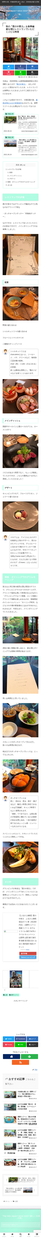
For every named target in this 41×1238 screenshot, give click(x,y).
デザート (12, 179)
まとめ (10, 185)
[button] (37, 597)
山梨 (5, 995)
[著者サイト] (11, 1056)
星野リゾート (14, 995)
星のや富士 (21, 84)
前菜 (10, 172)
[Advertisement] (20, 1016)
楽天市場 (24, 953)
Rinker (27, 949)
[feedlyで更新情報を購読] (29, 1056)
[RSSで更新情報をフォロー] (20, 1062)
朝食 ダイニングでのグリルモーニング (21, 182)
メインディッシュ (15, 175)
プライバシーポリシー (10, 1225)
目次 (17, 165)
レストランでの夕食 (14, 169)
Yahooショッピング (28, 957)
